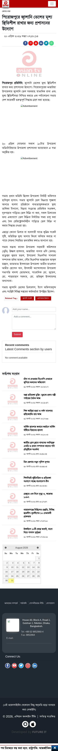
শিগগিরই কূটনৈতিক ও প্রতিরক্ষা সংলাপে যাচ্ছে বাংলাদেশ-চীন (37, 479)
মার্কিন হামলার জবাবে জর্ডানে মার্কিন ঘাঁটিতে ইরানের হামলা (39, 428)
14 (33, 567)
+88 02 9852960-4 (34, 632)
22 (38, 572)
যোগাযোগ (50, 603)
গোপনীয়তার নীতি (36, 603)
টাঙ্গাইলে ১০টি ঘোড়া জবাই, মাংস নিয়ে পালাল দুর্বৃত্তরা (38, 530)
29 (38, 576)
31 (12, 580)
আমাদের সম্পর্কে (11, 603)
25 (17, 576)
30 (6, 580)
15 (38, 567)
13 (28, 567)
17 (12, 572)
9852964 (30, 635)
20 (28, 572)
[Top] (54, 734)
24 (12, 576)
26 (23, 576)
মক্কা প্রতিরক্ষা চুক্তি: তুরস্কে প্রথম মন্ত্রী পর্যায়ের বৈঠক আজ (40, 396)
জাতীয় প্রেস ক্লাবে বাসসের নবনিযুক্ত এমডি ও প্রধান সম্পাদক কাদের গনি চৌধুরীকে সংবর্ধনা (39, 446)
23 (6, 576)
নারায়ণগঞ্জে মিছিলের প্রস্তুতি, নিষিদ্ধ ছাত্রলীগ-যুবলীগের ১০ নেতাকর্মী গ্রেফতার (39, 513)
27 (28, 576)
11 (17, 567)
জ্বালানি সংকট (27, 298)
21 (33, 572)
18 (17, 572)
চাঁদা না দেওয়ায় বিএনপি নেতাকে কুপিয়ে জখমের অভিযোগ (38, 380)
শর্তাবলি (23, 603)
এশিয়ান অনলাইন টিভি (25, 716)
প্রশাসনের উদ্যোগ (43, 298)
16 (6, 572)
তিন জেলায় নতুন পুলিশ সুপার (37, 462)
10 (12, 567)
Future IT (39, 732)
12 (23, 567)
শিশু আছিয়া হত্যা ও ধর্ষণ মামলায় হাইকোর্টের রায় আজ (38, 412)
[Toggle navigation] (52, 4)
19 (23, 572)
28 (33, 576)
